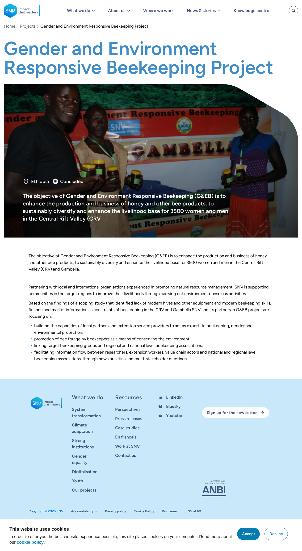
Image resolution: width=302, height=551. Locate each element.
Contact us (125, 455)
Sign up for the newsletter (232, 412)
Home (9, 26)
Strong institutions (83, 444)
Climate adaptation (82, 428)
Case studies (127, 427)
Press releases (128, 418)
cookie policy (30, 542)
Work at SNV (127, 446)
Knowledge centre (251, 10)
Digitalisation (84, 471)
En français (125, 437)
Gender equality (80, 459)
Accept (248, 534)
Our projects (84, 490)
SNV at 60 (193, 511)
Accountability (82, 511)
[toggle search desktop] (293, 10)
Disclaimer (170, 511)
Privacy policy (115, 511)
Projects (28, 26)
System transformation (86, 412)
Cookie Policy (144, 511)
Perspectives (127, 409)
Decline (276, 534)
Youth (77, 481)
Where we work (158, 10)
